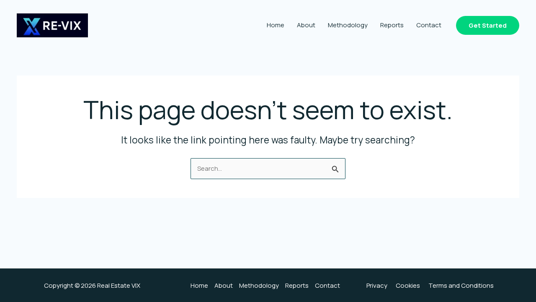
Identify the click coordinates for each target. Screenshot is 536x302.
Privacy (376, 285)
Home (275, 25)
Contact (428, 25)
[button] (487, 25)
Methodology (348, 25)
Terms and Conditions (461, 285)
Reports (392, 25)
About (306, 25)
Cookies (408, 285)
